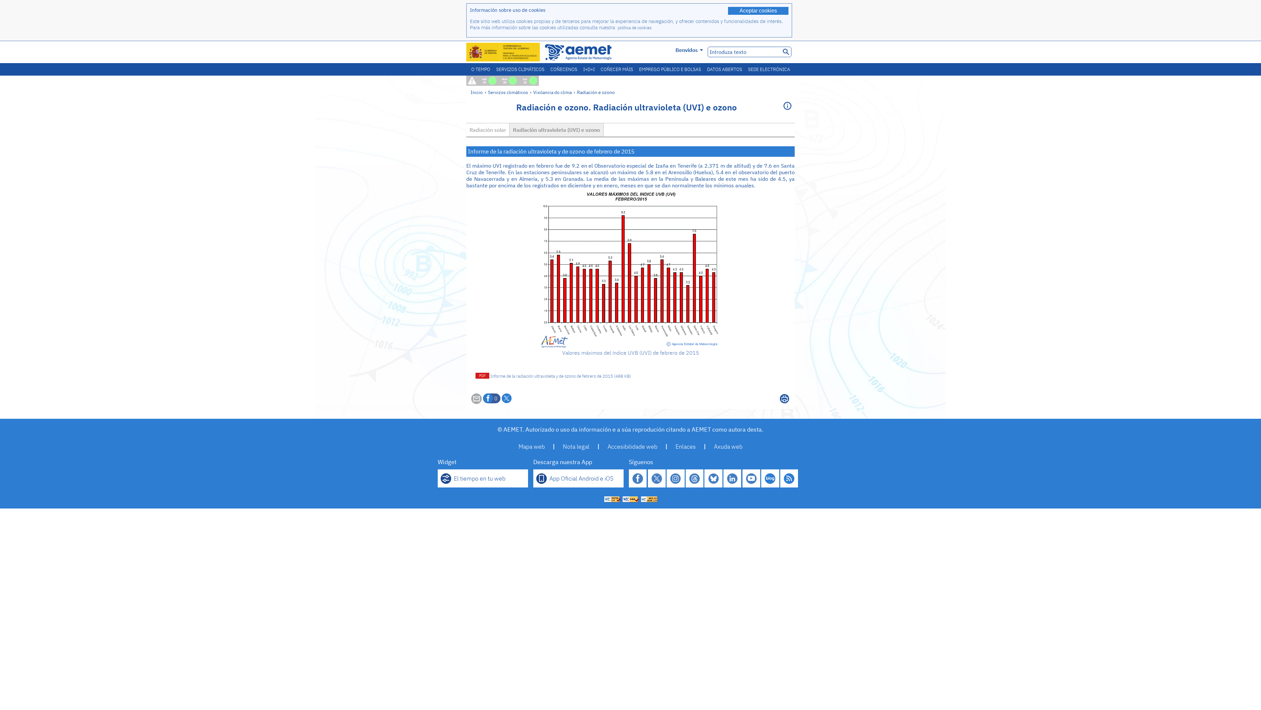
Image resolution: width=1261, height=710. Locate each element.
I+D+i (589, 69)
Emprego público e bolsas (670, 69)
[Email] (476, 402)
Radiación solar (488, 130)
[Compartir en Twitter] (507, 398)
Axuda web (728, 446)
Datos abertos (724, 69)
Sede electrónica (769, 69)
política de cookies (635, 28)
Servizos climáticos (520, 69)
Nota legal (576, 446)
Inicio (477, 92)
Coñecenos (563, 69)
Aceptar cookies (758, 10)
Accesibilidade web (632, 446)
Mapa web (532, 446)
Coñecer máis (617, 69)
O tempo (480, 69)
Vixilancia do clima (552, 92)
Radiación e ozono (596, 92)
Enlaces (685, 446)
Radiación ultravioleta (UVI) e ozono (556, 130)
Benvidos (686, 50)
